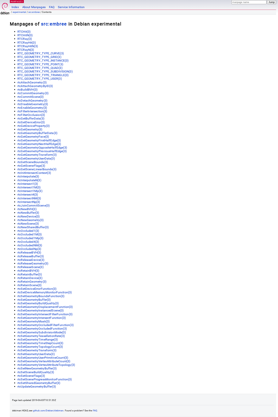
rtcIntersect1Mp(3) (30, 191)
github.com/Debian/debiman (48, 410)
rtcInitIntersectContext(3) (34, 173)
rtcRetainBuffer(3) (29, 274)
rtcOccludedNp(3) (29, 249)
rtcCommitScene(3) (30, 97)
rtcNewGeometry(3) (30, 220)
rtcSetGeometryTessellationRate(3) (41, 336)
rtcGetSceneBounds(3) (32, 162)
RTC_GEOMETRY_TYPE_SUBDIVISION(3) (45, 71)
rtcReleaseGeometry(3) (32, 263)
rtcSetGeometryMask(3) (33, 321)
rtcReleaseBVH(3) (29, 252)
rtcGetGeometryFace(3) (33, 136)
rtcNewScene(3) (28, 223)
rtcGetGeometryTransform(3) (37, 154)
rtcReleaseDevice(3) (30, 260)
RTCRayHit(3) (26, 42)
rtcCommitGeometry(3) (33, 93)
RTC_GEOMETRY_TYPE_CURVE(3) (40, 53)
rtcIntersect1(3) (27, 184)
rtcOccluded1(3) (28, 231)
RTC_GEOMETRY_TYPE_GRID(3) (39, 57)
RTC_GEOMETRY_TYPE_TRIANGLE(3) (43, 75)
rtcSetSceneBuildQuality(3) (35, 372)
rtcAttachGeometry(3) (32, 82)
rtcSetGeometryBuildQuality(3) (38, 303)
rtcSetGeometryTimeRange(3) (37, 339)
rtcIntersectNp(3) (28, 202)
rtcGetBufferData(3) (30, 118)
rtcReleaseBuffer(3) (30, 256)
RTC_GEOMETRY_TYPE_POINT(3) (40, 64)
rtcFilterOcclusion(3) (31, 115)
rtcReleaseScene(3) (30, 267)
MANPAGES (17, 1)
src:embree (34, 12)
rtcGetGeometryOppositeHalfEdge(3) (42, 147)
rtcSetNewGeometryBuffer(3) (37, 368)
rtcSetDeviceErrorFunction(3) (37, 289)
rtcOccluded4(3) (28, 242)
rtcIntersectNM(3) (29, 198)
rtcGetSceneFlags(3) (31, 165)
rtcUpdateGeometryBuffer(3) (36, 386)
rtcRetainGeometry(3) (32, 281)
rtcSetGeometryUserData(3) (36, 354)
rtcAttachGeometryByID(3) (35, 86)
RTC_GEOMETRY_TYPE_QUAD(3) (40, 68)
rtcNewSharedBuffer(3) (33, 227)
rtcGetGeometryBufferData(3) (37, 133)
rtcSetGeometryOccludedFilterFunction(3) (45, 325)
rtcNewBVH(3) (27, 209)
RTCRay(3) (24, 39)
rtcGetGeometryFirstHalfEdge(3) (39, 140)
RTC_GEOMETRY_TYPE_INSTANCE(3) (43, 60)
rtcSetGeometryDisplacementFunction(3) (45, 307)
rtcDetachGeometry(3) (32, 100)
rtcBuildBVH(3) (27, 89)
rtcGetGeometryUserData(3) (36, 158)
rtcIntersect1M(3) (29, 187)
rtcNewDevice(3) (28, 216)
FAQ (51, 7)
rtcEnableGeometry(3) (32, 107)
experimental (19, 12)
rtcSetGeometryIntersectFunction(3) (41, 318)
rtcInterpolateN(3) (29, 180)
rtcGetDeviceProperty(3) (33, 126)
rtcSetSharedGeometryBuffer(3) (38, 383)
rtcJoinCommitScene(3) (33, 205)
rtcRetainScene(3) (29, 285)
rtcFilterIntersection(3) (32, 111)
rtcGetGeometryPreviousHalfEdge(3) (42, 151)
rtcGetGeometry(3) (30, 129)
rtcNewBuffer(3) (28, 212)
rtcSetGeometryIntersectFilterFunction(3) (45, 314)
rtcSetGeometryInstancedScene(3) (40, 310)
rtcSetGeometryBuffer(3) (34, 299)
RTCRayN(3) (25, 50)
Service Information (71, 7)
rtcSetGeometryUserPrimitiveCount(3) (42, 357)
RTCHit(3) (24, 31)
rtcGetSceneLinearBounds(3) (37, 169)
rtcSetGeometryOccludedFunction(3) (42, 328)
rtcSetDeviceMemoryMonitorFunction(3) (44, 292)
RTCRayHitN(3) (27, 46)
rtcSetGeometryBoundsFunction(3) (41, 296)
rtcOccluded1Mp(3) (30, 238)
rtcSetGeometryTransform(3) (37, 350)
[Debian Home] (5, 7)
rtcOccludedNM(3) (29, 245)
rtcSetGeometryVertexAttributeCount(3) (44, 361)
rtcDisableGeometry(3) (32, 104)
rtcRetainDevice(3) (30, 278)
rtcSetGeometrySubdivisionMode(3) (41, 332)
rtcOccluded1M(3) (29, 234)
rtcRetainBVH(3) (28, 270)
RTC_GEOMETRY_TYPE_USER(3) (39, 78)
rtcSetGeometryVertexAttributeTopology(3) (46, 365)
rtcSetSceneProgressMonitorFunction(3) (44, 379)
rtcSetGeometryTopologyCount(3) (40, 346)
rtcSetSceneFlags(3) (31, 376)
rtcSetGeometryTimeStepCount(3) (40, 343)
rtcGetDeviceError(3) (31, 122)
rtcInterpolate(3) (28, 176)
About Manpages (34, 7)
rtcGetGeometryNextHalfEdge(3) (39, 144)
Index (15, 7)
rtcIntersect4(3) (27, 194)
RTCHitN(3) (25, 35)
